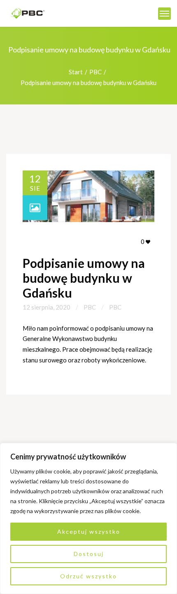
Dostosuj (89, 553)
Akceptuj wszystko (88, 531)
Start (76, 72)
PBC (95, 72)
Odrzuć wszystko (88, 576)
